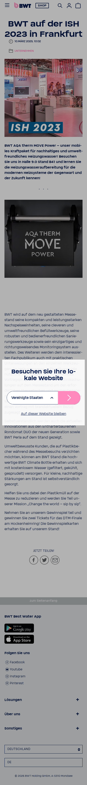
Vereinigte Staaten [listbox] (27, 398)
